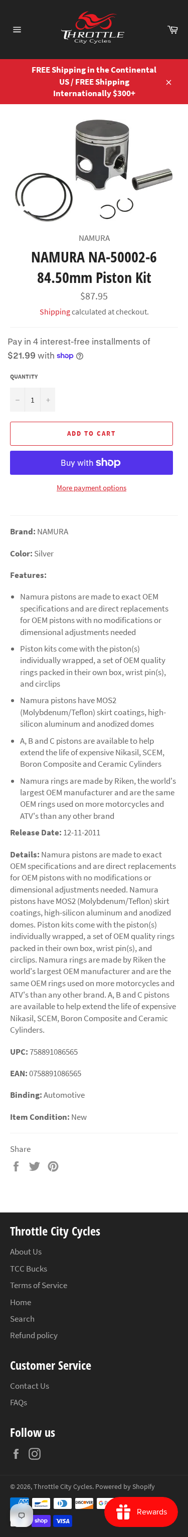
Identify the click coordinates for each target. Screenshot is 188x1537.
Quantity (24, 376)
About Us (26, 1251)
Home (20, 1302)
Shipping (55, 311)
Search (22, 1318)
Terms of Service (38, 1285)
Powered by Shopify (125, 1486)
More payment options (91, 487)
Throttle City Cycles (63, 1486)
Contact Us (29, 1385)
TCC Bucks (28, 1268)
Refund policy (34, 1335)
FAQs (18, 1402)
